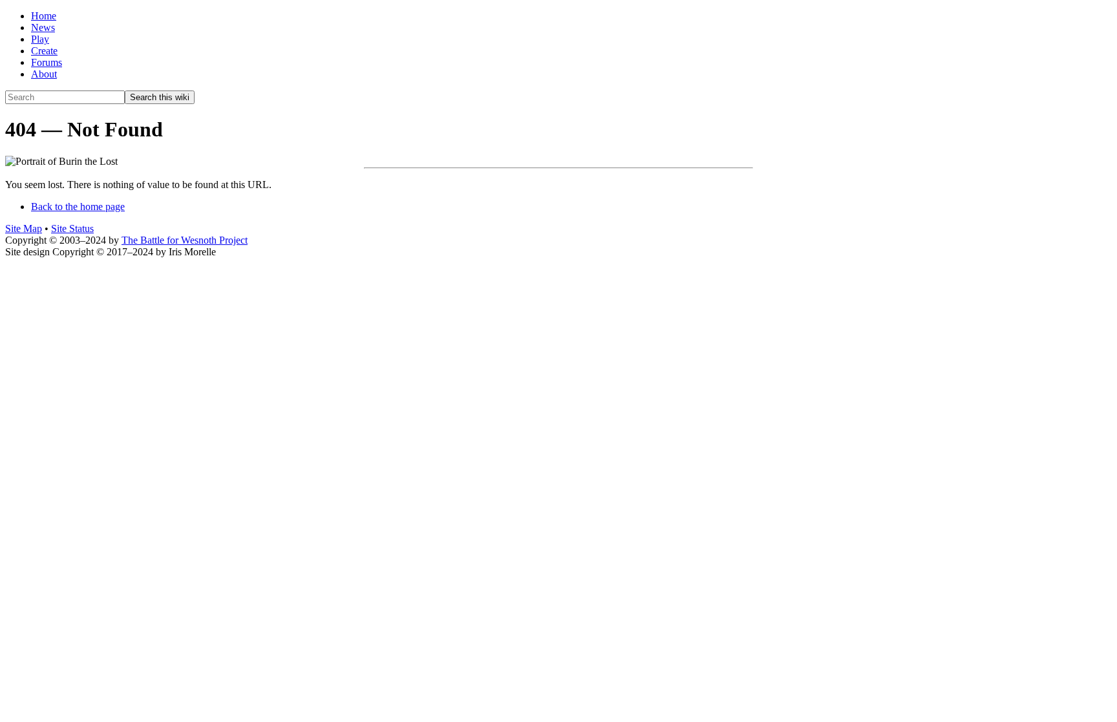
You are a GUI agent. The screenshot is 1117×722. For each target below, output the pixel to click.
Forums (46, 62)
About (44, 74)
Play (40, 39)
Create (44, 50)
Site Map (23, 228)
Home (43, 15)
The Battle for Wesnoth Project (185, 240)
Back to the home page (78, 206)
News (43, 27)
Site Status (72, 228)
